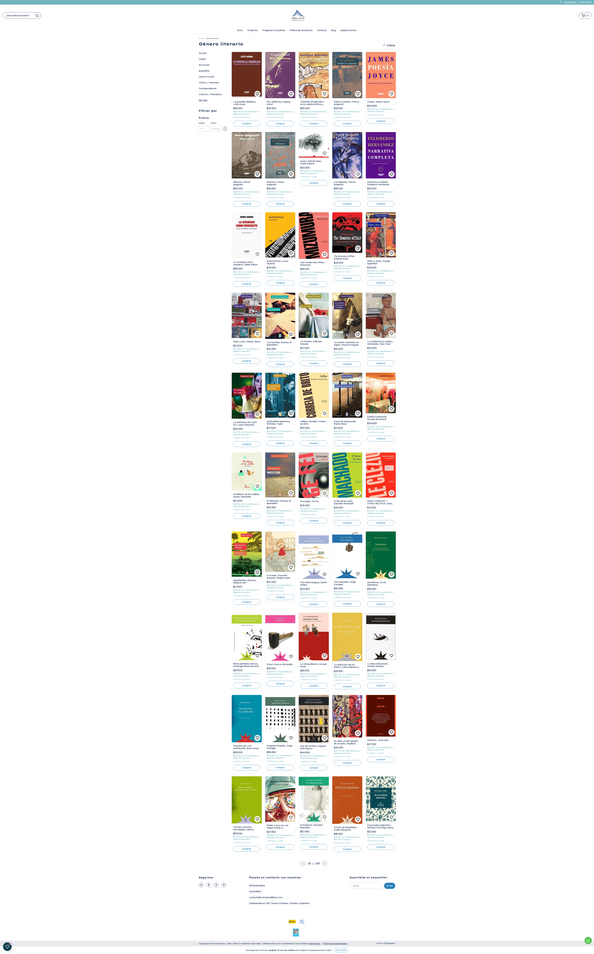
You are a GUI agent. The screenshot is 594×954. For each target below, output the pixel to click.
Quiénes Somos (348, 30)
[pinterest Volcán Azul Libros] (224, 885)
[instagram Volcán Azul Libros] (201, 885)
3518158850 (255, 891)
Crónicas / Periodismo (210, 94)
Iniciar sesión (570, 2)
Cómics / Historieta (209, 82)
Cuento (202, 59)
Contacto (322, 30)
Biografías (204, 70)
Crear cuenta (586, 2)
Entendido (341, 950)
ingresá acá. (314, 943)
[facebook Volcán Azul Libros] (208, 885)
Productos (252, 30)
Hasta (213, 123)
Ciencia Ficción (206, 76)
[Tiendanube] (385, 943)
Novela (202, 53)
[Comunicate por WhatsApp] (588, 940)
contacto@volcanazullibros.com (265, 897)
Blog (333, 30)
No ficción (204, 65)
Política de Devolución (301, 30)
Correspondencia (207, 88)
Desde (201, 123)
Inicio (240, 30)
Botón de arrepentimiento (335, 943)
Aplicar (225, 128)
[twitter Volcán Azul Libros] (216, 885)
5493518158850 (257, 885)
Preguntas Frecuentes (274, 30)
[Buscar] (37, 15)
